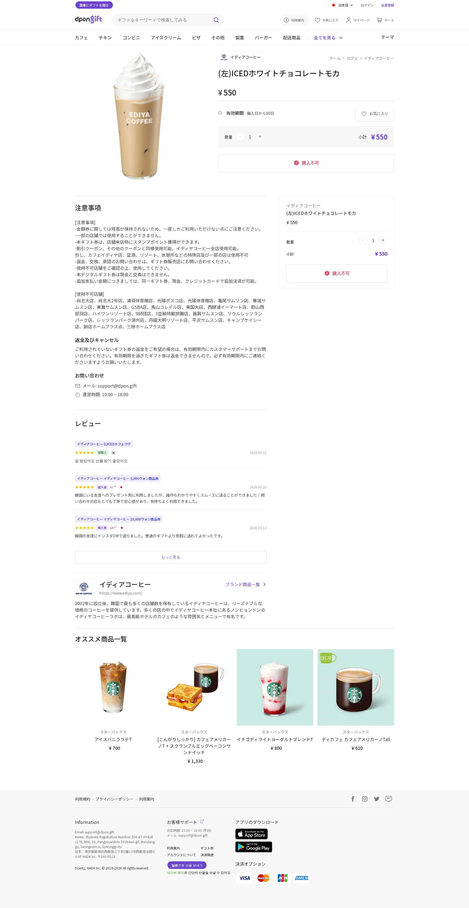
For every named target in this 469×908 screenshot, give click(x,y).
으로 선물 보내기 (187, 865)
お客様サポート (182, 822)
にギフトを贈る (94, 5)
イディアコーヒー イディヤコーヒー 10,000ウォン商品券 (118, 519)
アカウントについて (181, 854)
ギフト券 (207, 848)
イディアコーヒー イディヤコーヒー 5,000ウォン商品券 (118, 478)
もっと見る (170, 557)
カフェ (352, 58)
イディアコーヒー (379, 58)
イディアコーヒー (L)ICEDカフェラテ (104, 444)
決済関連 (207, 854)
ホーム (335, 58)
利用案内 (146, 799)
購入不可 (310, 163)
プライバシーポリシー (115, 799)
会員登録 (387, 5)
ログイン (367, 5)
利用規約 (82, 799)
